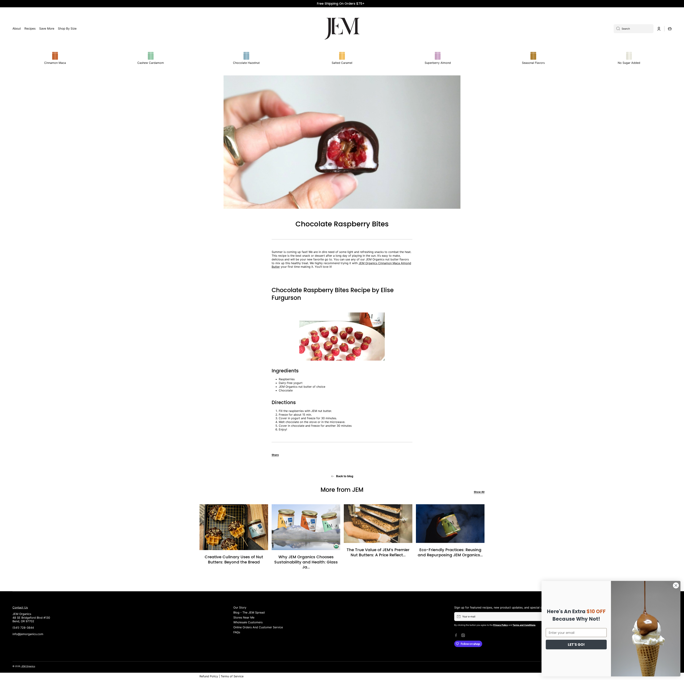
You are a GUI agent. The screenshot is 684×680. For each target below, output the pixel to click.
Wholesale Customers (248, 622)
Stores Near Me (243, 617)
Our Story (239, 607)
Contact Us (20, 607)
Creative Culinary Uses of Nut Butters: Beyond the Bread (234, 560)
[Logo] (342, 29)
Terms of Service (232, 676)
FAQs (236, 632)
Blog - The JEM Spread (249, 612)
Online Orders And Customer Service (258, 627)
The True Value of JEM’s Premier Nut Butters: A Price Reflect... (378, 552)
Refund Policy (209, 676)
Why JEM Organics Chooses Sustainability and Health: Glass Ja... (306, 562)
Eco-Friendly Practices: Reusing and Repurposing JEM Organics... (450, 552)
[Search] (617, 28)
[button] (670, 28)
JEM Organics (28, 666)
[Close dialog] (676, 585)
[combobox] (634, 28)
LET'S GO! (576, 644)
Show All (479, 491)
